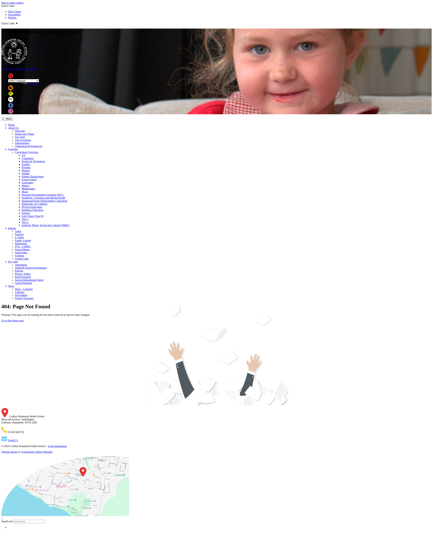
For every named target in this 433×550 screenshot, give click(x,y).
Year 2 (25, 222)
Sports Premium (23, 283)
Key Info (13, 261)
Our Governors (23, 140)
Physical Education (32, 207)
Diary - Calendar (24, 289)
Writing (26, 173)
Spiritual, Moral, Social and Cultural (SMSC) (46, 225)
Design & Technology (33, 161)
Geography (28, 182)
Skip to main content (12, 2)
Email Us (13, 440)
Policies (12, 17)
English (26, 164)
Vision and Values (24, 134)
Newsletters (14, 14)
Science (26, 213)
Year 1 (25, 219)
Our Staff (20, 137)
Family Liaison (23, 240)
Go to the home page (12, 320)
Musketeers (21, 243)
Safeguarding (22, 143)
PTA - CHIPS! (23, 246)
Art (23, 155)
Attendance (21, 264)
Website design (9, 451)
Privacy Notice (23, 273)
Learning (13, 149)
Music (25, 191)
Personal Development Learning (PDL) (43, 194)
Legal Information (57, 446)
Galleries (19, 292)
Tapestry (19, 234)
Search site (7, 521)
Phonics (26, 170)
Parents (12, 228)
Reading (26, 167)
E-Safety (19, 237)
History (26, 185)
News (11, 286)
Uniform (19, 255)
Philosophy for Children (34, 203)
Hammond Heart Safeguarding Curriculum (44, 200)
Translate (33, 83)
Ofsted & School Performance (31, 267)
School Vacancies (24, 298)
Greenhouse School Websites (37, 451)
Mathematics (28, 188)
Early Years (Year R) (33, 216)
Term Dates (21, 252)
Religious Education (32, 210)
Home (11, 124)
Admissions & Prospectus (28, 146)
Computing (28, 158)
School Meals (22, 249)
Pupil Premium (23, 277)
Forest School (29, 179)
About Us (13, 127)
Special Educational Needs (29, 280)
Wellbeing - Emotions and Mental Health (43, 197)
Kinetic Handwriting (33, 176)
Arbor (18, 231)
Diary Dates (14, 11)
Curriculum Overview (26, 152)
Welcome (20, 130)
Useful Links (22, 258)
